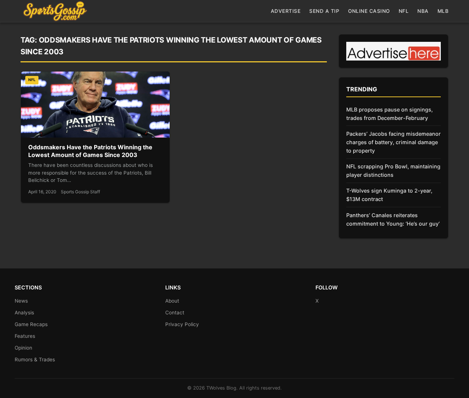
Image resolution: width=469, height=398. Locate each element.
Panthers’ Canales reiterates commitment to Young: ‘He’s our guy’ (393, 219)
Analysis (24, 312)
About (172, 301)
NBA (423, 11)
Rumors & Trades (35, 359)
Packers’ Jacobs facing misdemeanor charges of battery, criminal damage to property (393, 142)
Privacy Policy (182, 324)
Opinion (23, 348)
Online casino (369, 11)
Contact (174, 312)
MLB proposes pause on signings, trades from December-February (389, 113)
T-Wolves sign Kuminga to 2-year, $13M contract (389, 194)
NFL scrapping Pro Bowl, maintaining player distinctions (393, 170)
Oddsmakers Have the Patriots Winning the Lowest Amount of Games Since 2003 (90, 151)
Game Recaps (31, 324)
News (21, 301)
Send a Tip (324, 11)
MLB (443, 11)
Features (25, 336)
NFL (404, 11)
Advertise (286, 11)
